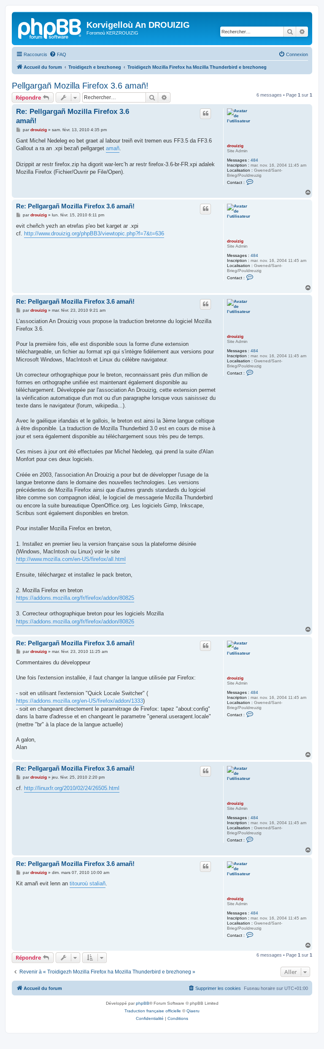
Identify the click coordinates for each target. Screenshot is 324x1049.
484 (254, 160)
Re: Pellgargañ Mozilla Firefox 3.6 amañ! (72, 116)
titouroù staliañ (87, 883)
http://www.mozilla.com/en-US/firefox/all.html (71, 559)
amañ (112, 148)
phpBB (142, 1003)
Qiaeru (193, 1011)
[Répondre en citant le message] (205, 113)
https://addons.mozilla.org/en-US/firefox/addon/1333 (79, 701)
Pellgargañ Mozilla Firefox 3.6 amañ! (80, 85)
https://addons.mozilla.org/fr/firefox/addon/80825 (75, 598)
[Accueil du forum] (50, 27)
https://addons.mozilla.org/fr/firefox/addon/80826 (75, 621)
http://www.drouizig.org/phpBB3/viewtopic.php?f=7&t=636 (94, 233)
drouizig (235, 145)
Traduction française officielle (152, 1011)
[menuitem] (57, 54)
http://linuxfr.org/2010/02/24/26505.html (71, 788)
